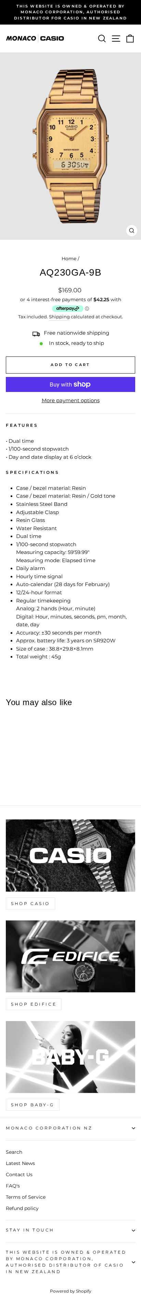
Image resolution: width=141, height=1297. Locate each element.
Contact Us (19, 1174)
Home (69, 258)
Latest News (20, 1163)
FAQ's (13, 1186)
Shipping (59, 316)
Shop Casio (30, 903)
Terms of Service (26, 1197)
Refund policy (22, 1208)
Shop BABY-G (32, 1104)
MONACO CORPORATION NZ (49, 1128)
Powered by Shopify (70, 1291)
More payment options (71, 400)
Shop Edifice (33, 1004)
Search (14, 1152)
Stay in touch (30, 1230)
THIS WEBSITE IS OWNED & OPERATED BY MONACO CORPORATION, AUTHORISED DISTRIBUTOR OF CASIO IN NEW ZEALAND (66, 1262)
